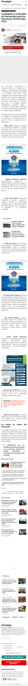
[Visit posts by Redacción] (3, 30)
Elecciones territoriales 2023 (8, 493)
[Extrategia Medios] (6, 1)
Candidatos (21, 491)
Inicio (2, 8)
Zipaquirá (3, 535)
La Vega (2, 525)
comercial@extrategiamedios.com (14, 653)
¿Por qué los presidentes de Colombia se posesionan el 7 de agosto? (9, 591)
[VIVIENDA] (14, 159)
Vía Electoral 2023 (17, 8)
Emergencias (7, 525)
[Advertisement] (14, 69)
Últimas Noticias (8, 8)
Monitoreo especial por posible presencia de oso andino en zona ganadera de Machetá (9, 582)
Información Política (19, 493)
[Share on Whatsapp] (7, 25)
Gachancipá (12, 11)
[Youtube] (8, 638)
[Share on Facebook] (5, 25)
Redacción (9, 29)
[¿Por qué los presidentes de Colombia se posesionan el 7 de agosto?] (22, 590)
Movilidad (8, 606)
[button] (25, 1)
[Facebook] (2, 638)
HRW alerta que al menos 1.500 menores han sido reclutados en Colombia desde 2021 (9, 502)
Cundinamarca (11, 579)
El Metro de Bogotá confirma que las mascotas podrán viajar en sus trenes (9, 511)
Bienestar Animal (8, 514)
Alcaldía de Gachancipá (12, 491)
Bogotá (2, 505)
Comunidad (7, 505)
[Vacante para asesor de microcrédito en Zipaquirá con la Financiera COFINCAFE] (23, 532)
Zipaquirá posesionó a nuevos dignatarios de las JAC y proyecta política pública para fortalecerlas (9, 600)
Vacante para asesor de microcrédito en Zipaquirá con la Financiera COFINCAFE (9, 531)
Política (7, 588)
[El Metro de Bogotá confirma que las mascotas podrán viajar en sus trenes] (23, 512)
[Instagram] (5, 638)
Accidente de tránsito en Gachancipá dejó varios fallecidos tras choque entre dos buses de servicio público (12, 484)
